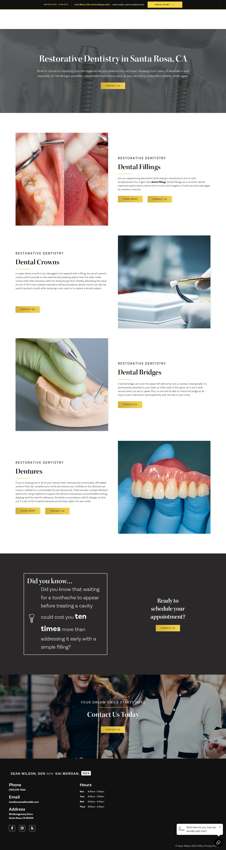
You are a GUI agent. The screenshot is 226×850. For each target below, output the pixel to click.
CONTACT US (113, 86)
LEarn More (130, 199)
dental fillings (158, 182)
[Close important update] (220, 4)
